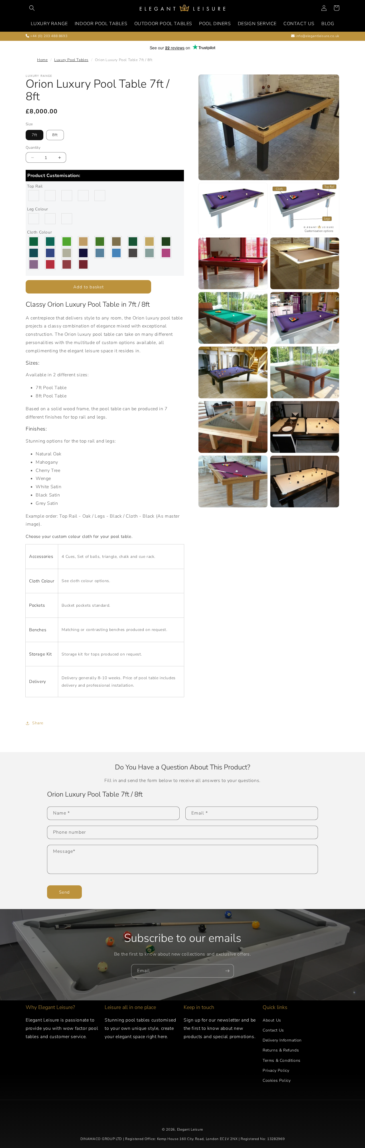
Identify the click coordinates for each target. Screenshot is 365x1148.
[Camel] (83, 241)
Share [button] (37, 723)
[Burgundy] (67, 264)
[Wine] (83, 264)
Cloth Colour (39, 232)
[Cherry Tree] (100, 195)
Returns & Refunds (281, 1050)
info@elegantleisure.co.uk (317, 36)
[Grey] (50, 218)
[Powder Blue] (150, 253)
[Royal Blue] (50, 253)
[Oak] (34, 195)
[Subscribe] (227, 971)
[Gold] (150, 241)
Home (42, 60)
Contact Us (273, 1030)
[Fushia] (166, 253)
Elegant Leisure (190, 1129)
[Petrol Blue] (34, 253)
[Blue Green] (50, 241)
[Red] (50, 264)
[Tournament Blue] (116, 253)
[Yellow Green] (34, 241)
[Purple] (34, 264)
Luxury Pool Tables (71, 60)
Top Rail (35, 186)
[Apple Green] (67, 241)
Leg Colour (37, 209)
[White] (67, 218)
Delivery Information (282, 1040)
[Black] (34, 218)
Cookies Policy (277, 1080)
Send (64, 892)
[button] (32, 8)
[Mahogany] (50, 195)
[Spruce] (166, 241)
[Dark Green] (133, 241)
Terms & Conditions (282, 1060)
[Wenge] (83, 195)
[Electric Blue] (100, 253)
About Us (272, 1020)
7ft (34, 135)
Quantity (33, 147)
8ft (55, 135)
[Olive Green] (116, 241)
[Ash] (67, 195)
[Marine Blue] (83, 253)
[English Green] (100, 241)
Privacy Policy (276, 1070)
